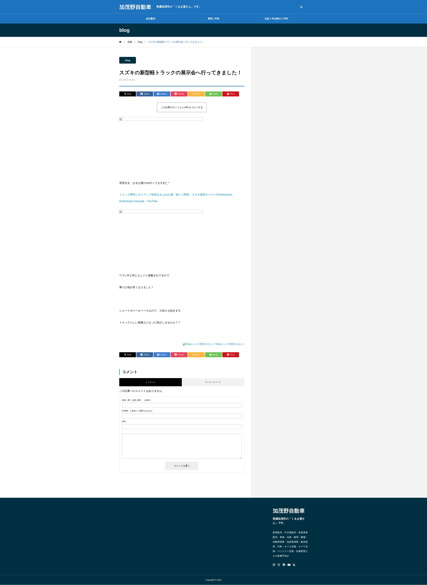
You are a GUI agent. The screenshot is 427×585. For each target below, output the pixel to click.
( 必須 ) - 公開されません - (137, 411)
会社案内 (150, 18)
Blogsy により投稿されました (229, 344)
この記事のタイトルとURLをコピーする (182, 107)
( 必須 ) (136, 400)
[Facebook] (284, 564)
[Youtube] (289, 564)
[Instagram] (274, 564)
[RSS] (294, 564)
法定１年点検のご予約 (276, 18)
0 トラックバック (213, 382)
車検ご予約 (213, 18)
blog (127, 60)
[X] (279, 564)
